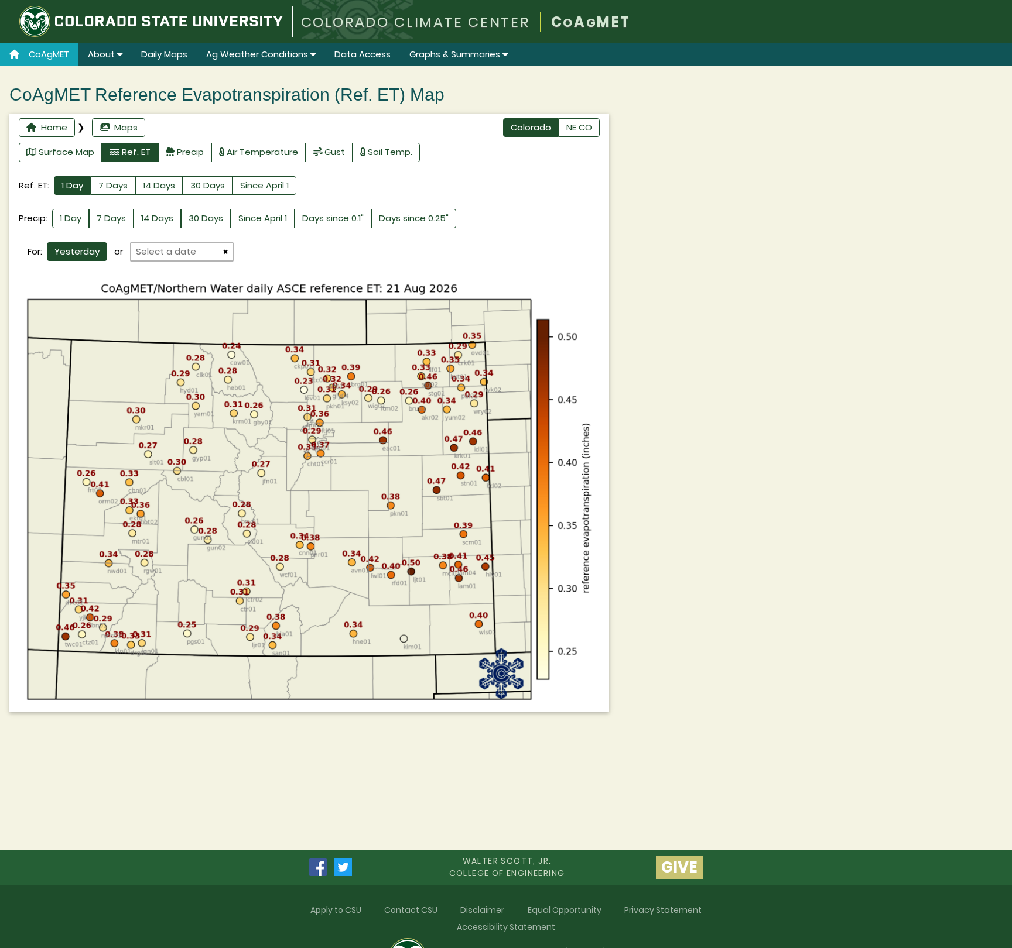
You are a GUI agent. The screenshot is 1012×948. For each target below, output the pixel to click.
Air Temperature (261, 152)
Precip (189, 152)
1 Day (72, 185)
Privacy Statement (663, 910)
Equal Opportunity (564, 910)
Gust (333, 152)
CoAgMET (49, 54)
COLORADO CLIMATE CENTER (415, 22)
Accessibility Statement (506, 927)
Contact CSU (410, 910)
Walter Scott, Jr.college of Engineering (507, 867)
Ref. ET (135, 152)
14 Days (159, 185)
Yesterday (77, 251)
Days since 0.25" (414, 218)
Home (51, 127)
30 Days (207, 185)
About (102, 54)
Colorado (531, 127)
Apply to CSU (335, 910)
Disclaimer (482, 910)
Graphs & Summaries (455, 54)
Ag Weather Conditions (258, 54)
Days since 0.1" (333, 218)
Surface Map (65, 152)
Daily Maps (164, 54)
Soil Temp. (388, 152)
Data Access (362, 54)
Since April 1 (264, 185)
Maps (124, 127)
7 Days (113, 185)
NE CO (579, 127)
